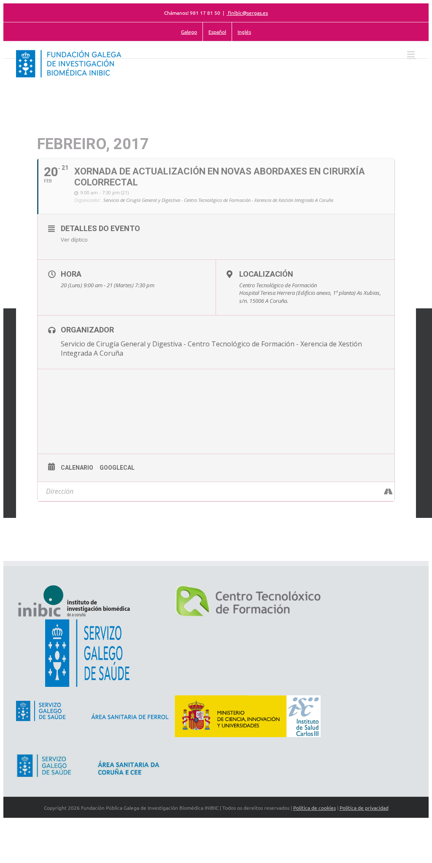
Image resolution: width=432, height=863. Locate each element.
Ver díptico (74, 239)
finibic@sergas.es (247, 12)
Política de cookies (314, 807)
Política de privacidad (364, 807)
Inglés (244, 31)
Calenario (77, 467)
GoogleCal (117, 467)
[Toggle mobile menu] (411, 54)
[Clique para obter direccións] (387, 491)
